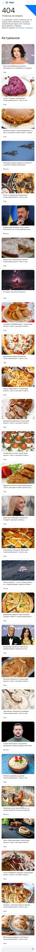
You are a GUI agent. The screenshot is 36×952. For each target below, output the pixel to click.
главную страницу (25, 28)
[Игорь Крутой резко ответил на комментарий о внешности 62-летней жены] (18, 640)
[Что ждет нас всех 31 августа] (18, 285)
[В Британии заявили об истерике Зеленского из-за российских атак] (18, 220)
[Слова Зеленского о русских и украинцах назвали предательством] (18, 737)
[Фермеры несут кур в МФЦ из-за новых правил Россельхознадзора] (18, 801)
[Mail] (7, 2)
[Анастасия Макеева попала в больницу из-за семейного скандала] (18, 59)
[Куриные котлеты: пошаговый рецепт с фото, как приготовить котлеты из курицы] (18, 478)
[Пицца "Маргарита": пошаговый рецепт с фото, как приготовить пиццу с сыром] (18, 382)
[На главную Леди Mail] (11, 2)
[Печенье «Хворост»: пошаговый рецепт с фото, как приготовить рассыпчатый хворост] (18, 672)
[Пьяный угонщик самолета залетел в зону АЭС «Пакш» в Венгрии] (18, 156)
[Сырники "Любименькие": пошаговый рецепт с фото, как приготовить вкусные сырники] (18, 317)
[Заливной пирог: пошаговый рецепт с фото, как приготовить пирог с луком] (18, 124)
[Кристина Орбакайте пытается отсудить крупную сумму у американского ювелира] (18, 511)
